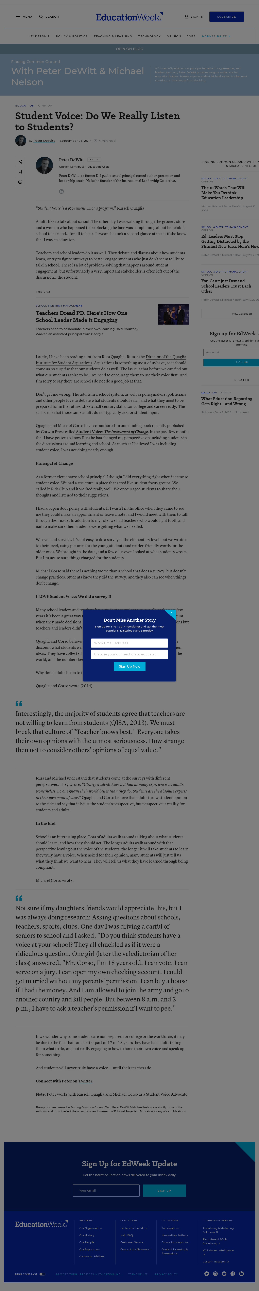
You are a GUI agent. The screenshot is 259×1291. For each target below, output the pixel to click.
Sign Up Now (129, 666)
